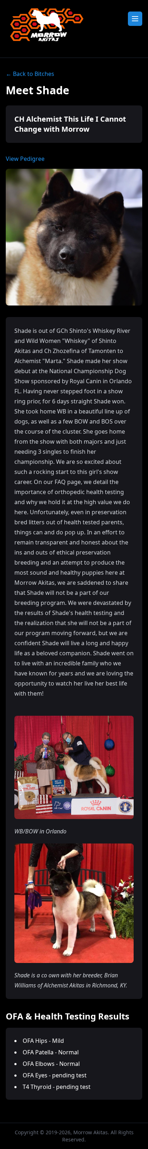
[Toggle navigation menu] (135, 19)
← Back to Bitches (30, 74)
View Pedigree (25, 159)
